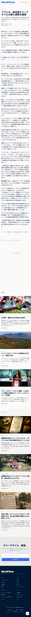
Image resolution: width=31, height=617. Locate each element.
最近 (27, 213)
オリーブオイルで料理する (6, 596)
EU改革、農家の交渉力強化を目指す (13, 318)
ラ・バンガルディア (18, 232)
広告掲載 (21, 609)
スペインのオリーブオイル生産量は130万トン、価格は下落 (15, 354)
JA (26, 2)
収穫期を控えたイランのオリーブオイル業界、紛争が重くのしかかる (15, 477)
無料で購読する (15, 559)
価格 (18, 580)
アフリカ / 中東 (4, 474)
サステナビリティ (20, 586)
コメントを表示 (16, 253)
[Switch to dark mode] (23, 2)
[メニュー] (29, 2)
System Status (22, 611)
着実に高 (13, 83)
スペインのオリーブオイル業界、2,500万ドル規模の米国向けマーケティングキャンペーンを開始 (15, 393)
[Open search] (21, 2)
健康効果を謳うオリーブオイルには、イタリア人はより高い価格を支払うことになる (15, 439)
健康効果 (18, 79)
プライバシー (9, 611)
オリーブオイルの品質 (5, 592)
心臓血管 (3, 584)
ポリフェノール (4, 580)
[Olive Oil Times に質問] (27, 613)
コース (18, 599)
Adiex (26, 232)
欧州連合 (7, 240)
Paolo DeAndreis (8, 24)
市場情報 (18, 592)
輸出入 (18, 584)
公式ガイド (19, 596)
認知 (2, 586)
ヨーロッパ (3, 436)
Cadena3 (9, 232)
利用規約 (15, 611)
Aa (10, 25)
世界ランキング (20, 594)
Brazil (3, 240)
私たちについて (11, 609)
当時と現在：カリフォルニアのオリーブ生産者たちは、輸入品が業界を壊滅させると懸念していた (15, 516)
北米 (2, 512)
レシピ (2, 599)
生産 (18, 582)
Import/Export (14, 240)
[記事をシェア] (28, 24)
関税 (20, 240)
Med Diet (3, 582)
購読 (17, 609)
